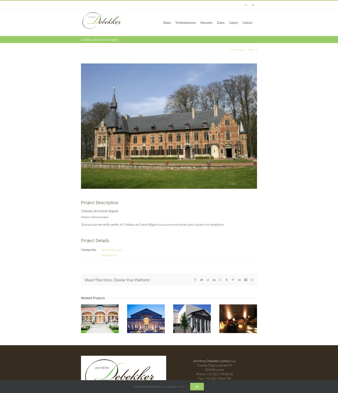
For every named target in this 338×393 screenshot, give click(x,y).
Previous (238, 50)
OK (197, 386)
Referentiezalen (111, 250)
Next (251, 50)
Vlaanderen (109, 255)
